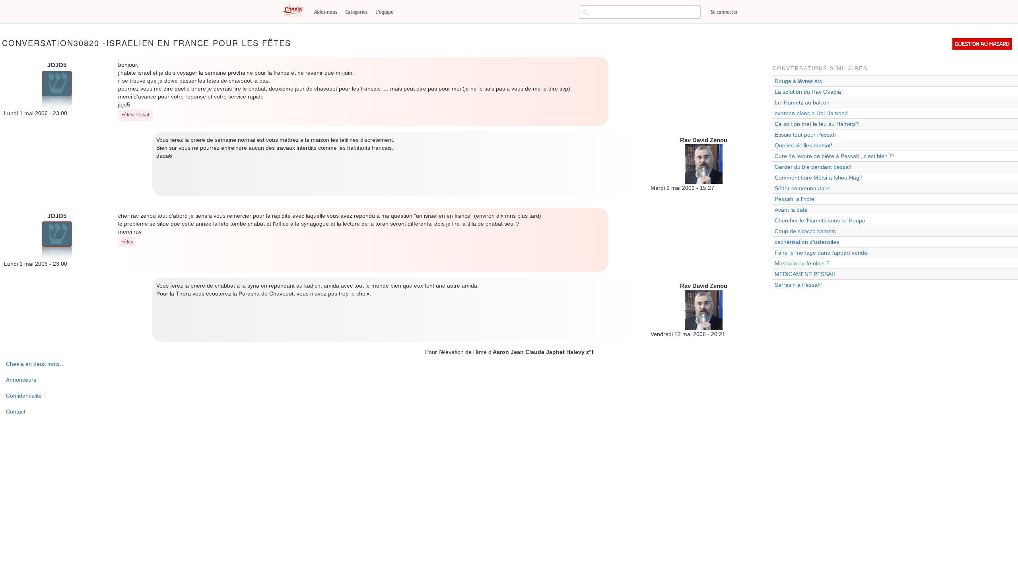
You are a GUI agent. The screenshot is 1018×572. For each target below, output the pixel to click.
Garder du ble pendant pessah (813, 167)
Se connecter (724, 11)
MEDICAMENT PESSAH (805, 274)
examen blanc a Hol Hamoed (811, 113)
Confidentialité (24, 395)
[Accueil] (296, 11)
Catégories (356, 11)
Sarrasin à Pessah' (798, 285)
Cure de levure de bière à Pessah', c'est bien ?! (834, 156)
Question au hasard (982, 44)
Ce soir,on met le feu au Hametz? (817, 124)
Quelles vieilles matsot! (803, 145)
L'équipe (384, 11)
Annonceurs (21, 380)
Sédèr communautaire (803, 188)
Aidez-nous (325, 11)
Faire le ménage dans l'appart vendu (821, 252)
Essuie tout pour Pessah (805, 134)
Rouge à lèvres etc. (799, 81)
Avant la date (791, 210)
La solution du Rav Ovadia (808, 92)
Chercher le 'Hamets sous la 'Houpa (820, 220)
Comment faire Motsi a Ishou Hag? (819, 177)
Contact (15, 411)
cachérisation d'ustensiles (807, 242)
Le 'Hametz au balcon (802, 102)
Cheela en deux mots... (35, 364)
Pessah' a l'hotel (795, 199)
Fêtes (127, 242)
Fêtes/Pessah (136, 115)
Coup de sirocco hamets (805, 231)
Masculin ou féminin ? (802, 263)
